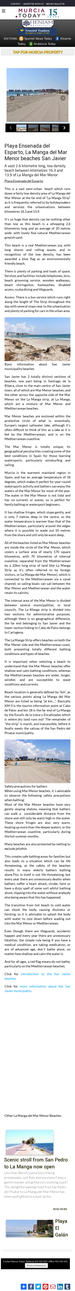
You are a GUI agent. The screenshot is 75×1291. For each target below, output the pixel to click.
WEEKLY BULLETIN (55, 3)
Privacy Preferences (36, 1265)
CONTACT (16, 3)
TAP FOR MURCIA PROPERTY (37, 52)
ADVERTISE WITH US (33, 3)
